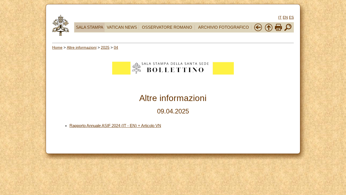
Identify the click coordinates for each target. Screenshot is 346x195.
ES (291, 17)
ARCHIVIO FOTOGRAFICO (223, 27)
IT (280, 17)
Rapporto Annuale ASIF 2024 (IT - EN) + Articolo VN (115, 125)
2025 (105, 47)
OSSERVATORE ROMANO (167, 27)
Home (57, 47)
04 (116, 47)
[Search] (288, 30)
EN (285, 17)
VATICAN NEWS (122, 27)
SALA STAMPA (89, 27)
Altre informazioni (82, 47)
